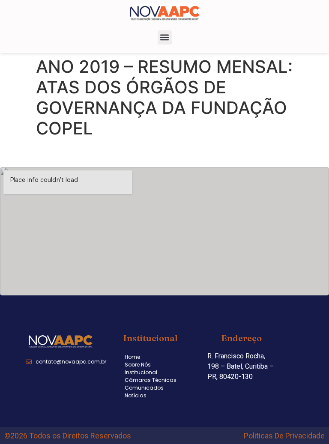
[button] (165, 37)
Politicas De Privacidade (284, 435)
